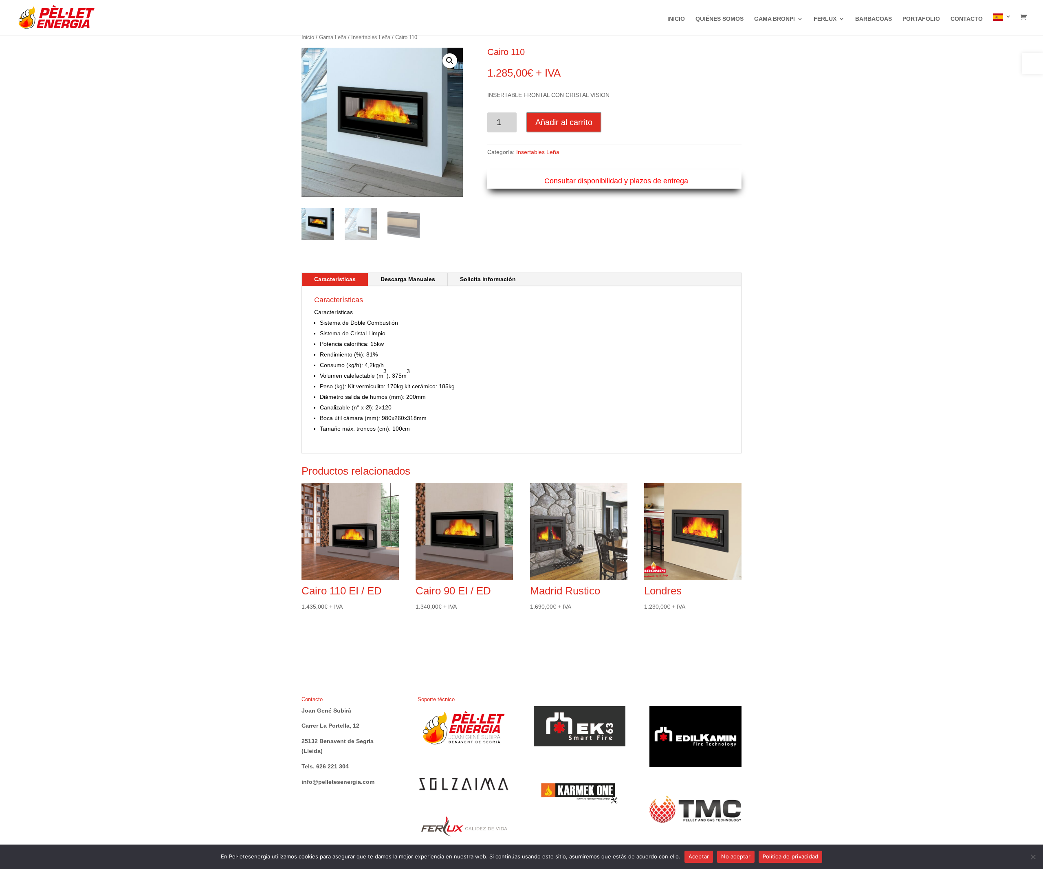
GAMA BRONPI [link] (774, 19)
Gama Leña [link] (332, 37)
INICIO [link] (676, 19)
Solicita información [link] (488, 279)
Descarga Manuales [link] (408, 279)
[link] (1032, 63)
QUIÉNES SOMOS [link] (719, 19)
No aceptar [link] (735, 856)
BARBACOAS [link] (873, 19)
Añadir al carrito (563, 122)
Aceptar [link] (699, 856)
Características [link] (335, 279)
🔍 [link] (449, 60)
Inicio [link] (307, 37)
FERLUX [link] (825, 19)
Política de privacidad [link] (791, 856)
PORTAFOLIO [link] (921, 19)
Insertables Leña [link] (370, 37)
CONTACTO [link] (967, 19)
